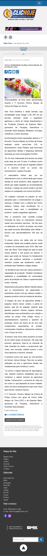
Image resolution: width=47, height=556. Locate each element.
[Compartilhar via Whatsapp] (17, 71)
